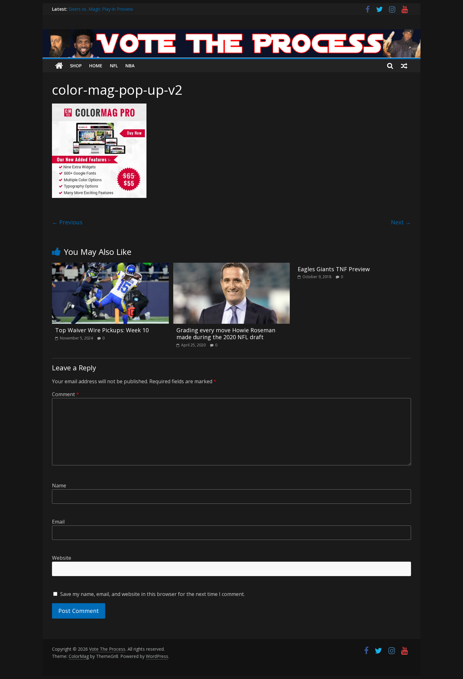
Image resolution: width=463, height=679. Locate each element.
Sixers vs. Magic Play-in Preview (101, 11)
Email (58, 521)
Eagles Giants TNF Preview (334, 269)
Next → (401, 222)
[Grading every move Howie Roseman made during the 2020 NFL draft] (231, 266)
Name (59, 485)
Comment (65, 394)
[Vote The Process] (231, 33)
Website (61, 557)
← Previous (67, 222)
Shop (76, 66)
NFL (114, 66)
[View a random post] (404, 65)
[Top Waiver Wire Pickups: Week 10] (110, 266)
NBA (129, 66)
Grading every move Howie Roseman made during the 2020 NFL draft (225, 333)
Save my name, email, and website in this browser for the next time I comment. (152, 594)
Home (95, 66)
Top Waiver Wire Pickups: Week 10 (102, 330)
